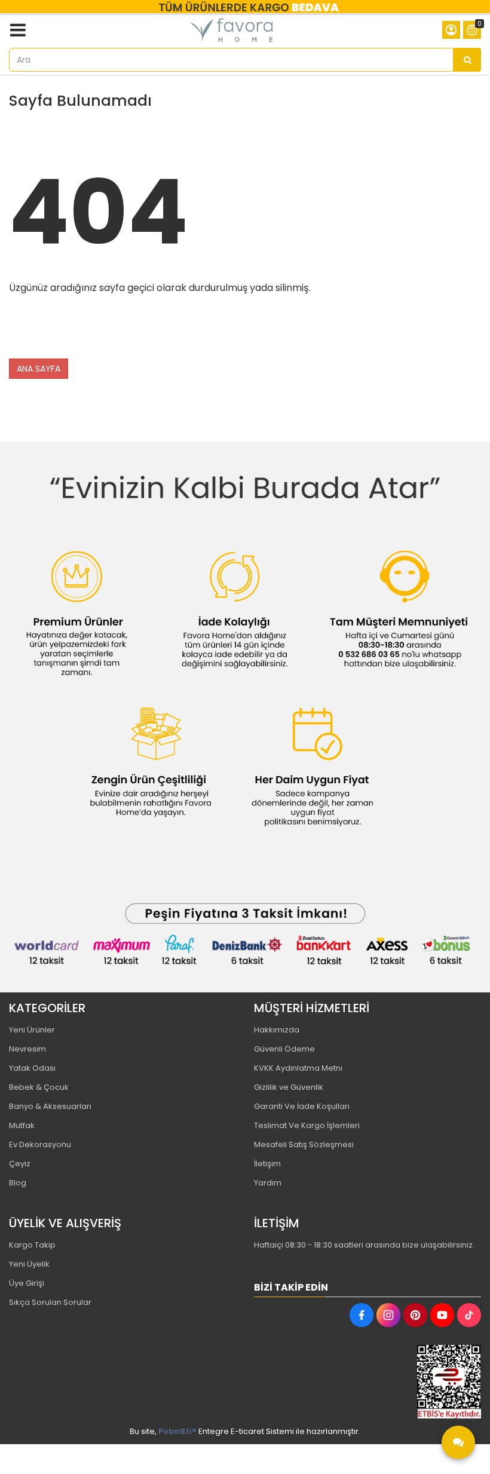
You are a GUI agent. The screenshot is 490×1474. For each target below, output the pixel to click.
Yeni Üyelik (29, 1264)
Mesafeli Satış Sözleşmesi (304, 1144)
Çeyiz (19, 1163)
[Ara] (467, 60)
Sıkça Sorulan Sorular (50, 1302)
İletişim (267, 1163)
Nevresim (27, 1049)
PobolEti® (177, 1431)
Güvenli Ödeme (284, 1049)
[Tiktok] (469, 1315)
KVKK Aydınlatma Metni (298, 1068)
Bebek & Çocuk (39, 1087)
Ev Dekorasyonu (40, 1144)
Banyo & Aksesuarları (50, 1106)
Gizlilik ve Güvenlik (288, 1087)
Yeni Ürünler (32, 1029)
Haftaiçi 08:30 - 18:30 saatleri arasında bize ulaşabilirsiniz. (364, 1245)
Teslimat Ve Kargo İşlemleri (307, 1125)
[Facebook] (361, 1315)
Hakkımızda (276, 1029)
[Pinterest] (415, 1315)
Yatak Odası (32, 1068)
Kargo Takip (32, 1245)
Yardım (267, 1182)
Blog (17, 1182)
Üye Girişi (26, 1283)
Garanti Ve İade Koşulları (302, 1106)
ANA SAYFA (38, 369)
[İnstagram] (388, 1315)
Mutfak (22, 1125)
